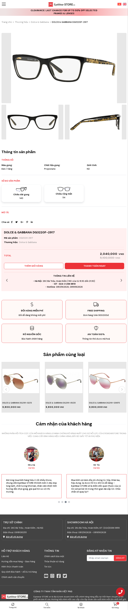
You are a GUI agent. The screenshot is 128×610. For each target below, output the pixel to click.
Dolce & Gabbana (40, 22)
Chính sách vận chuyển (13, 577)
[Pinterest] (27, 222)
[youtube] (46, 576)
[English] (124, 4)
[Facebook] (11, 222)
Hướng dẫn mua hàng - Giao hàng (18, 561)
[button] (121, 280)
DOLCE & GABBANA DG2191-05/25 (61, 403)
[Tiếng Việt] (119, 4)
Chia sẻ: (6, 222)
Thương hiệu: (11, 242)
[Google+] (22, 222)
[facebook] (59, 576)
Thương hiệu (21, 22)
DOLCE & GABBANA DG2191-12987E (104, 403)
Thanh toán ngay (95, 265)
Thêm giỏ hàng (33, 265)
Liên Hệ (5, 556)
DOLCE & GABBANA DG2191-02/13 (17, 403)
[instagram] (52, 576)
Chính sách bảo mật (54, 556)
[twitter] (65, 576)
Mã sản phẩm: (11, 238)
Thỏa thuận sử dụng (54, 561)
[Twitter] (17, 222)
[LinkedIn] (32, 222)
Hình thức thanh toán (12, 566)
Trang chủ (7, 22)
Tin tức (47, 566)
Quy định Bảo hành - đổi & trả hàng (19, 572)
